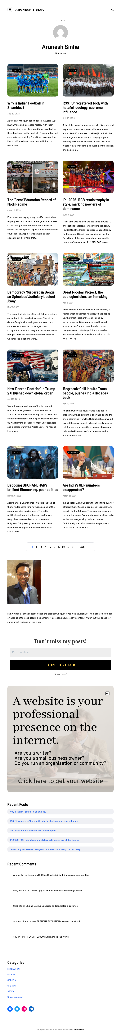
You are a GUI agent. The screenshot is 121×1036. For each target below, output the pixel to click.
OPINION (72, 70)
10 (59, 547)
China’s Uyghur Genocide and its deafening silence (56, 890)
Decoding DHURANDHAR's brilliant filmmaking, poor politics (32, 487)
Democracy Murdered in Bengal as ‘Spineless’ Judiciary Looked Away (45, 849)
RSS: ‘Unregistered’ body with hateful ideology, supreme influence (44, 821)
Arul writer (18, 874)
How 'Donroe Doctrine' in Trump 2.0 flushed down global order (31, 390)
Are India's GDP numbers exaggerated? (81, 487)
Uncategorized (15, 996)
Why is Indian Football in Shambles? (28, 811)
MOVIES (16, 452)
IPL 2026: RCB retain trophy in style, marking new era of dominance (86, 204)
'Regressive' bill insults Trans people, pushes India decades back (85, 393)
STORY (10, 991)
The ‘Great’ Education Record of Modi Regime (33, 830)
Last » (82, 547)
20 (63, 547)
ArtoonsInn (79, 1029)
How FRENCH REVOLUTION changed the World (56, 921)
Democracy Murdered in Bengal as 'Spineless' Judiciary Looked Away (31, 296)
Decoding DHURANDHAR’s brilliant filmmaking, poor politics (58, 874)
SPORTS (16, 70)
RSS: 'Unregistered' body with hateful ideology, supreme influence (85, 107)
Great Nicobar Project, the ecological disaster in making (85, 294)
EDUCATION (73, 259)
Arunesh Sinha (20, 921)
